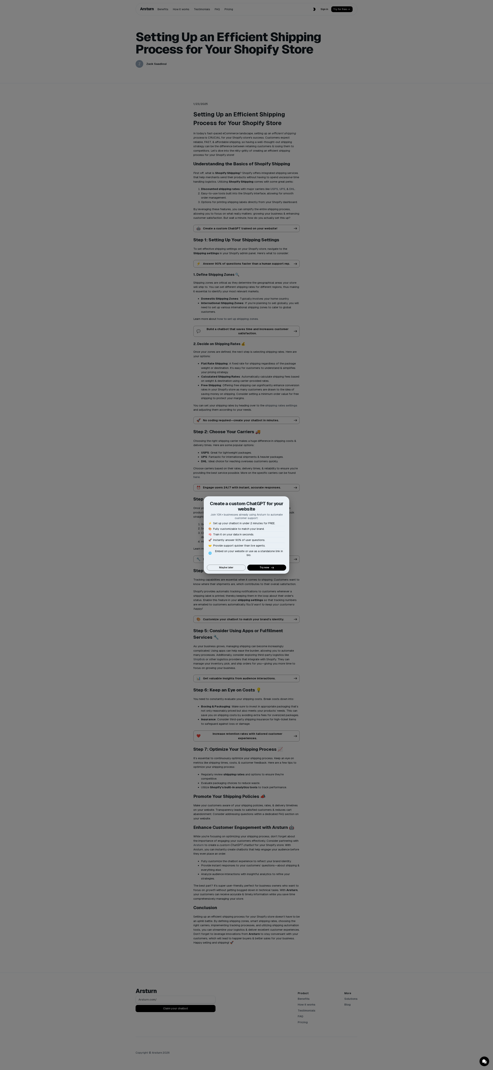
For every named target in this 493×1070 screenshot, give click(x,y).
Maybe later (226, 567)
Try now (264, 567)
